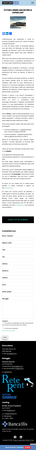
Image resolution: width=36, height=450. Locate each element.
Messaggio (5, 299)
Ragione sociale (7, 243)
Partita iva (5, 271)
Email (4, 285)
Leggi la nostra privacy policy (8, 331)
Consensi (5, 321)
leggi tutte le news (18, 219)
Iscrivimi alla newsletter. (11, 328)
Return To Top (30, 440)
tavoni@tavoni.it (12, 354)
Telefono (5, 278)
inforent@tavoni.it (17, 366)
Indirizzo (5, 264)
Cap (3, 257)
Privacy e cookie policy (19, 440)
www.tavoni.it (9, 188)
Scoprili (27, 447)
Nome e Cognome (8, 236)
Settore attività (7, 292)
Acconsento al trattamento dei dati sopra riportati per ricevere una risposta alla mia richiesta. (17, 324)
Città (4, 250)
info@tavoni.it (20, 205)
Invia (4, 337)
